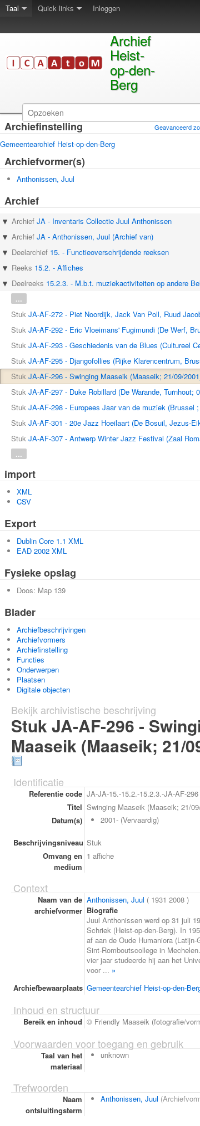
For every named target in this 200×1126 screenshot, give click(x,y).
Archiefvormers (41, 639)
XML (24, 491)
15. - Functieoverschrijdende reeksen (109, 252)
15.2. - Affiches (58, 267)
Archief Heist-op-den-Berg (132, 62)
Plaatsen (31, 679)
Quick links (56, 8)
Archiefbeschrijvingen (51, 629)
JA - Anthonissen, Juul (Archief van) (95, 236)
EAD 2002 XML (42, 551)
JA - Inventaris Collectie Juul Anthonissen (104, 221)
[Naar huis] (58, 67)
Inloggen (106, 8)
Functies (30, 659)
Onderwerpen (38, 669)
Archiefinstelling (42, 649)
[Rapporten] (16, 760)
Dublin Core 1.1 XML (50, 541)
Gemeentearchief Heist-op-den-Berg (57, 144)
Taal (12, 8)
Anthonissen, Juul (45, 179)
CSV (24, 501)
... (19, 298)
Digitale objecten (43, 689)
